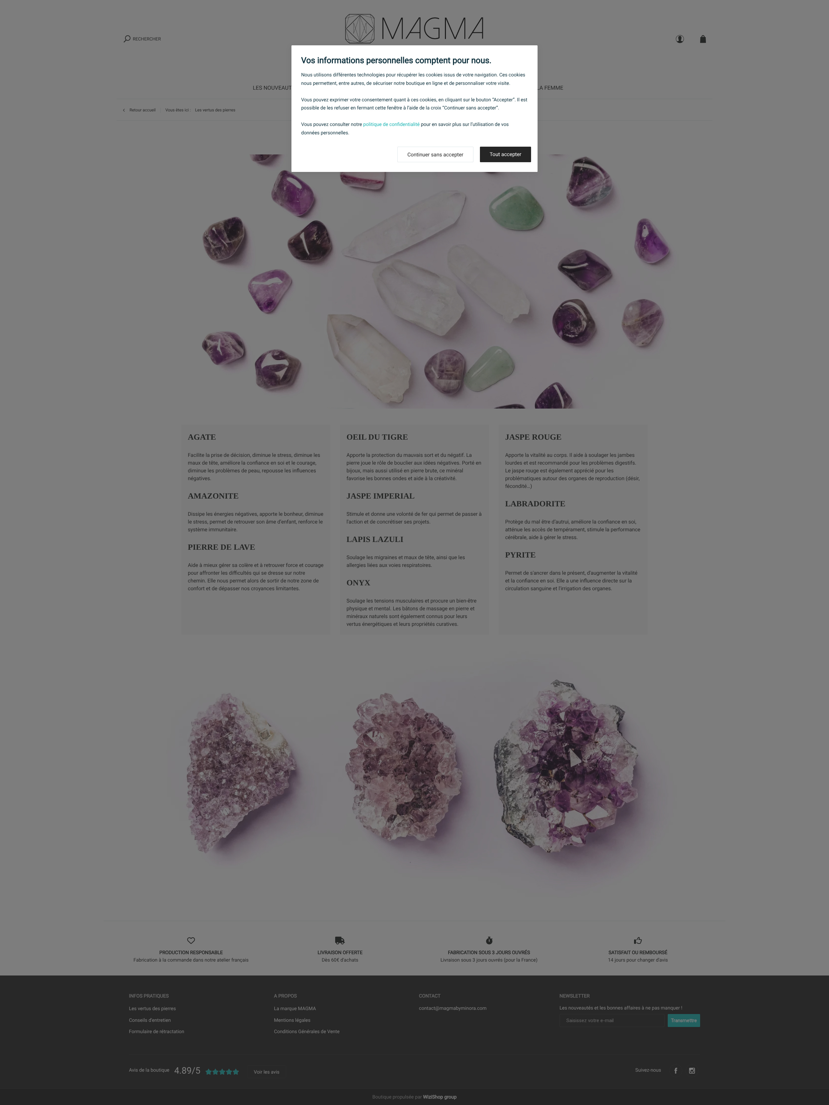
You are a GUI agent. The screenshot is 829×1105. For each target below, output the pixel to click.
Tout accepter (505, 154)
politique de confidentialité (391, 124)
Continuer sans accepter (435, 155)
